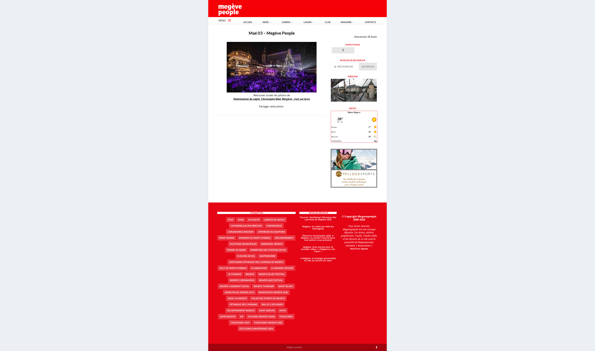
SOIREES (286, 22)
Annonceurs (364, 245)
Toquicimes (286, 316)
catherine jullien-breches (246, 225)
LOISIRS (308, 22)
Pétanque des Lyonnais (243, 304)
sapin (282, 310)
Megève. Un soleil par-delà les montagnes (318, 227)
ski (241, 316)
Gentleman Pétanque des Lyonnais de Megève (256, 262)
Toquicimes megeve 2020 (268, 322)
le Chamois (234, 274)
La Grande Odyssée (282, 268)
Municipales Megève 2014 (239, 292)
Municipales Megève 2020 (273, 292)
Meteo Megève (354, 112)
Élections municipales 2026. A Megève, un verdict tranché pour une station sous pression (318, 237)
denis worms (226, 237)
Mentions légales (359, 248)
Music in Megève (237, 298)
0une (241, 219)
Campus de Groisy (274, 219)
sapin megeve (228, 316)
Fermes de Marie (236, 249)
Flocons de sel (246, 255)
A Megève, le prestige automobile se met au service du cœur (318, 259)
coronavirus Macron (240, 231)
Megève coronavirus (242, 280)
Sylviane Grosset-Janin (261, 316)
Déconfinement (284, 237)
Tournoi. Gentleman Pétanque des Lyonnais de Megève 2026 (318, 218)
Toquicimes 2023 (240, 322)
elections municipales (243, 243)
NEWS (265, 22)
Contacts (370, 22)
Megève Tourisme (264, 286)
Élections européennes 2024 (256, 328)
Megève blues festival (272, 274)
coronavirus (274, 225)
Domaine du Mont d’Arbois (255, 237)
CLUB (327, 22)
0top (231, 219)
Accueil (247, 22)
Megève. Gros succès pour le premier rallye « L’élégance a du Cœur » (318, 249)
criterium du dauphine (271, 231)
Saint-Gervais (267, 310)
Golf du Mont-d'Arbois (233, 268)
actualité (254, 219)
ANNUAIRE (346, 22)
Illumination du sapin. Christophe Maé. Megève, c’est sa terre (272, 99)
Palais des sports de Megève (268, 298)
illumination (259, 268)
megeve (250, 274)
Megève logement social (234, 286)
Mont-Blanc (285, 286)
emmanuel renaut (272, 243)
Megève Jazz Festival (271, 280)
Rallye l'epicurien (272, 304)
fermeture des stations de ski (268, 249)
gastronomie (267, 255)
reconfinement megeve (241, 310)
